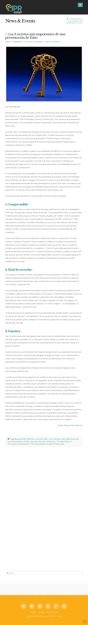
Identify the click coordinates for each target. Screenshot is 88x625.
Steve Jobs (50, 441)
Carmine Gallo (42, 439)
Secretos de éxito (38, 441)
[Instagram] (56, 606)
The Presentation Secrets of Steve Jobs (47, 444)
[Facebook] (24, 606)
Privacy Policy (52, 612)
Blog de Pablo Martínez (73, 425)
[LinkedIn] (40, 606)
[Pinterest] (64, 606)
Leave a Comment (52, 41)
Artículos (28, 41)
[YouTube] (48, 606)
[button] (80, 5)
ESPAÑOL (33, 612)
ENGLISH (41, 612)
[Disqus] (44, 475)
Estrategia (37, 41)
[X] (32, 606)
